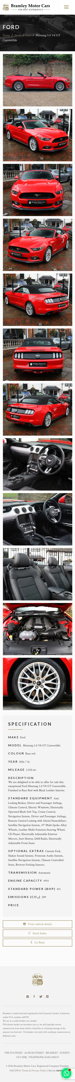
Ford (28, 35)
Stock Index (38, 933)
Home (6, 35)
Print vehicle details (39, 924)
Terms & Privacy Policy (34, 1070)
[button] (66, 1073)
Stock (18, 35)
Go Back (38, 942)
